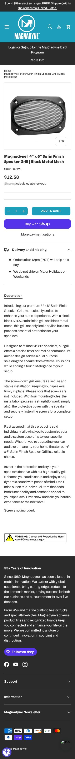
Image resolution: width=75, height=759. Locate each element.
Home (7, 70)
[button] (68, 26)
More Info (37, 60)
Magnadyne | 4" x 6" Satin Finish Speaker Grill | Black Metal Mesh (34, 75)
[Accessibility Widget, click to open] (6, 752)
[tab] (13, 295)
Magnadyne (20, 748)
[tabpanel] (37, 422)
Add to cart (51, 210)
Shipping (10, 183)
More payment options (37, 234)
